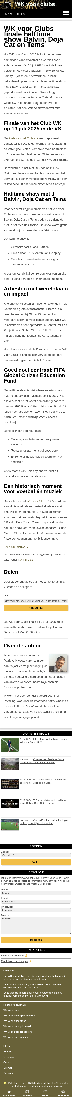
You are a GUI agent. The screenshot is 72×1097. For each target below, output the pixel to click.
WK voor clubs (11, 1010)
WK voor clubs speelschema (19, 1015)
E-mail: (5, 898)
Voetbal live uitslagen (12, 955)
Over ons (8, 1057)
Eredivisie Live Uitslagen (14, 961)
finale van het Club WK (23, 138)
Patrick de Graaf (25, 560)
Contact (7, 1062)
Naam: (4, 889)
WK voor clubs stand (14, 1020)
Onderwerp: (7, 906)
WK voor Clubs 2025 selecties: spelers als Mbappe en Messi (43, 781)
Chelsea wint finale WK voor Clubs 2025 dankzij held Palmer (42, 761)
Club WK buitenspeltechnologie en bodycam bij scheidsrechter (44, 822)
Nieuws (7, 1051)
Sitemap (8, 1067)
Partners (8, 1073)
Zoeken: (5, 851)
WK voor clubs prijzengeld (17, 1026)
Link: (6, 595)
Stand (45, 1095)
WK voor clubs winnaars (16, 1037)
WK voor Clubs (36, 501)
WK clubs (9, 1095)
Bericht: (5, 915)
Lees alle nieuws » (16, 547)
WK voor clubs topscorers (17, 1031)
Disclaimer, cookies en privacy (45, 1086)
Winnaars (63, 1095)
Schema (27, 1095)
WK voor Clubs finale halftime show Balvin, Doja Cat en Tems (43, 801)
